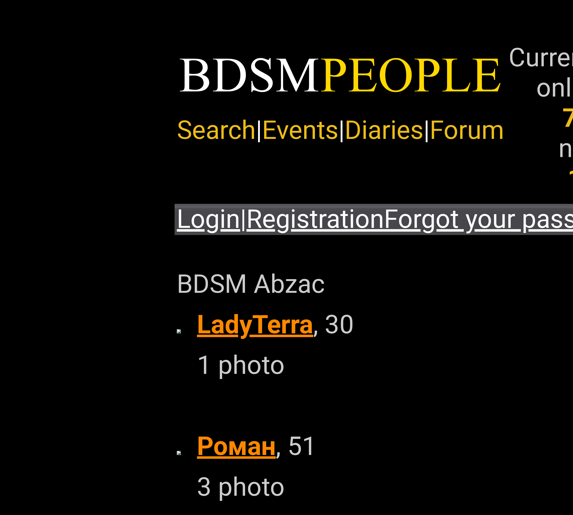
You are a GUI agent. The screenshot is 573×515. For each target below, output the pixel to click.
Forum (467, 130)
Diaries (384, 130)
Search (216, 130)
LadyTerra (255, 324)
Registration (315, 219)
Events (300, 130)
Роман (236, 446)
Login (208, 219)
